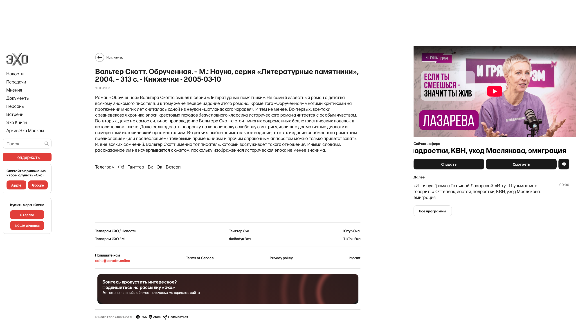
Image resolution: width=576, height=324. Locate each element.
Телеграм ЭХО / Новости (115, 230)
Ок (159, 167)
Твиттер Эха (239, 230)
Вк (150, 167)
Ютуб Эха (351, 230)
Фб (121, 167)
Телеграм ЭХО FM (110, 238)
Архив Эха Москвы (25, 130)
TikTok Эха (351, 238)
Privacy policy (281, 257)
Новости (15, 73)
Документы (17, 98)
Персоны (15, 106)
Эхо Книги (16, 122)
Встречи (14, 114)
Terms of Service (200, 257)
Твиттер (136, 167)
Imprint (354, 257)
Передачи (16, 82)
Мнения (14, 90)
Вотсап (173, 167)
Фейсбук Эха (240, 238)
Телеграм (105, 167)
